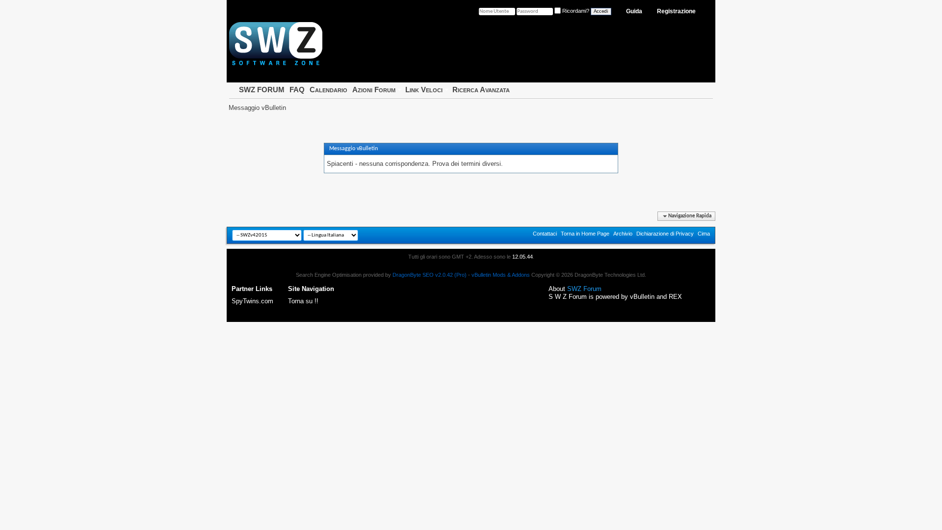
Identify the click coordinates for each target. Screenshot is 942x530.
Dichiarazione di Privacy (665, 234)
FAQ (297, 89)
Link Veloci (424, 89)
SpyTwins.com (252, 301)
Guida (634, 11)
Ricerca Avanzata (481, 89)
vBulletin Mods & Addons (500, 275)
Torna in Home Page (585, 234)
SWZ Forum (584, 288)
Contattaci (545, 234)
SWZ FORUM (262, 89)
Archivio (622, 234)
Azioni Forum (373, 89)
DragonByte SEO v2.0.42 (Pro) (429, 275)
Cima (704, 234)
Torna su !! (303, 301)
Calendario (328, 89)
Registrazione (676, 11)
